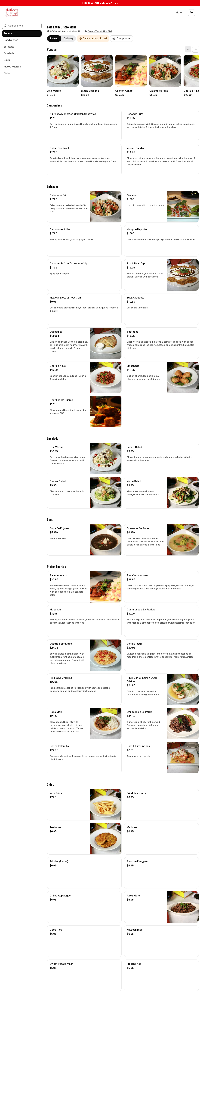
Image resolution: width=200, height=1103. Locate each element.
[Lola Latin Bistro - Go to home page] (11, 12)
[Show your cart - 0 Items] (191, 12)
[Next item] (195, 49)
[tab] (54, 38)
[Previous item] (188, 49)
